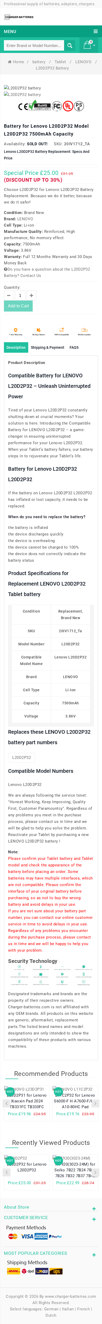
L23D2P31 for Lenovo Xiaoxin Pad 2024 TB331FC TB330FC (27, 1101)
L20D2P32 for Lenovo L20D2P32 (27, 1167)
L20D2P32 (21, 757)
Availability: (15, 144)
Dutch (51, 1315)
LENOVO (84, 62)
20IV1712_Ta (77, 144)
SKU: (58, 144)
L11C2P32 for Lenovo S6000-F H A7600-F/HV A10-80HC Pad (75, 1101)
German (51, 1309)
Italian (68, 1309)
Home (18, 62)
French (83, 1309)
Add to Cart (18, 306)
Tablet (61, 62)
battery (39, 62)
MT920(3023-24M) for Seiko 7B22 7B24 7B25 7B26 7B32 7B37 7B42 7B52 (75, 1171)
